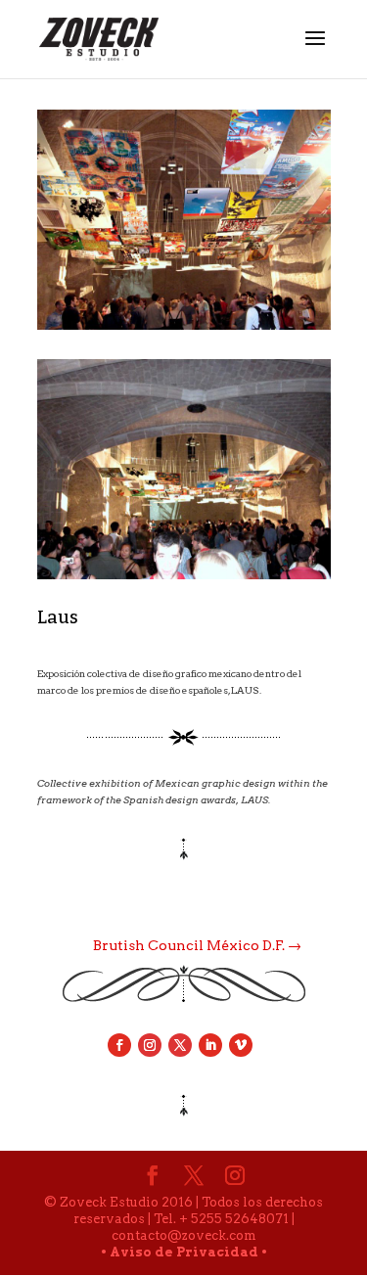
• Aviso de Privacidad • (184, 1252)
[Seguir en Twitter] (180, 1045)
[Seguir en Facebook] (119, 1045)
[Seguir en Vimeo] (240, 1045)
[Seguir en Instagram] (149, 1045)
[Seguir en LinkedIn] (210, 1045)
